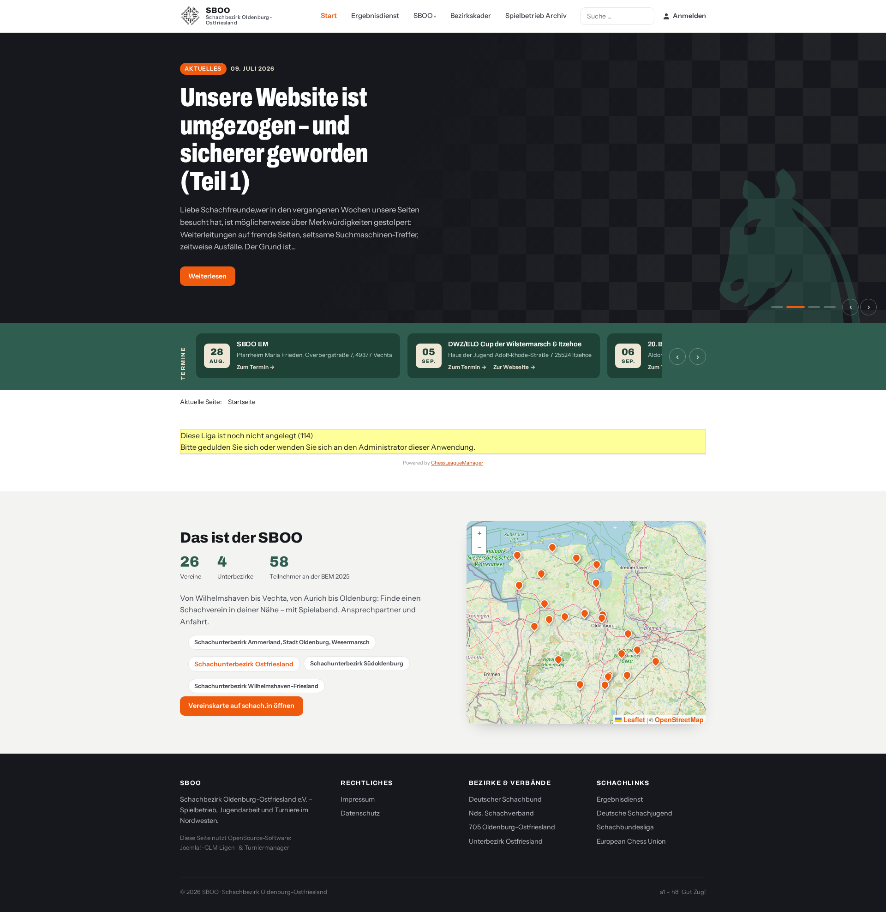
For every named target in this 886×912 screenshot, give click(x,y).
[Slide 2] (795, 307)
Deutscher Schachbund (505, 799)
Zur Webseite (511, 367)
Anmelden (689, 16)
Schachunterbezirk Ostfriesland (243, 664)
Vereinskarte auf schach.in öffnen (241, 705)
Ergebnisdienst (375, 16)
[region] (586, 622)
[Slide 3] (814, 307)
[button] (541, 574)
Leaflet (633, 719)
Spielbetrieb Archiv (536, 16)
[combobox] (617, 16)
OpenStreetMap (679, 719)
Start (329, 16)
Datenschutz (360, 813)
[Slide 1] (777, 307)
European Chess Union (631, 841)
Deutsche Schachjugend (634, 813)
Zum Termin (253, 367)
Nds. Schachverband (501, 813)
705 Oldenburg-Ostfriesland (512, 827)
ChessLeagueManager (457, 462)
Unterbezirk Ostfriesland (506, 841)
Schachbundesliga (625, 827)
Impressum (358, 799)
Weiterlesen (207, 276)
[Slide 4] (830, 307)
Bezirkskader (470, 16)
